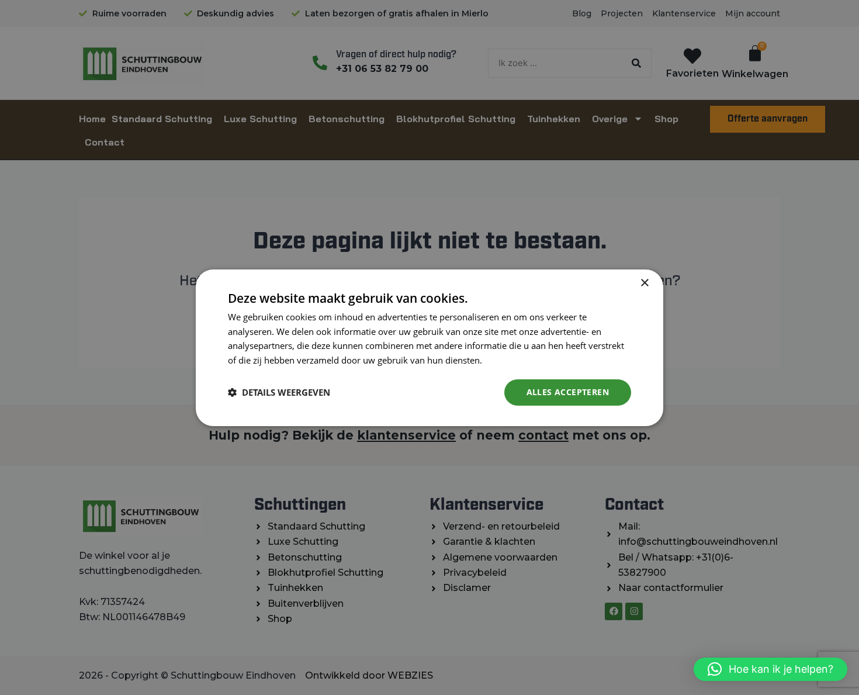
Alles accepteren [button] (568, 391)
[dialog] (429, 347)
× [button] (644, 282)
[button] (770, 669)
